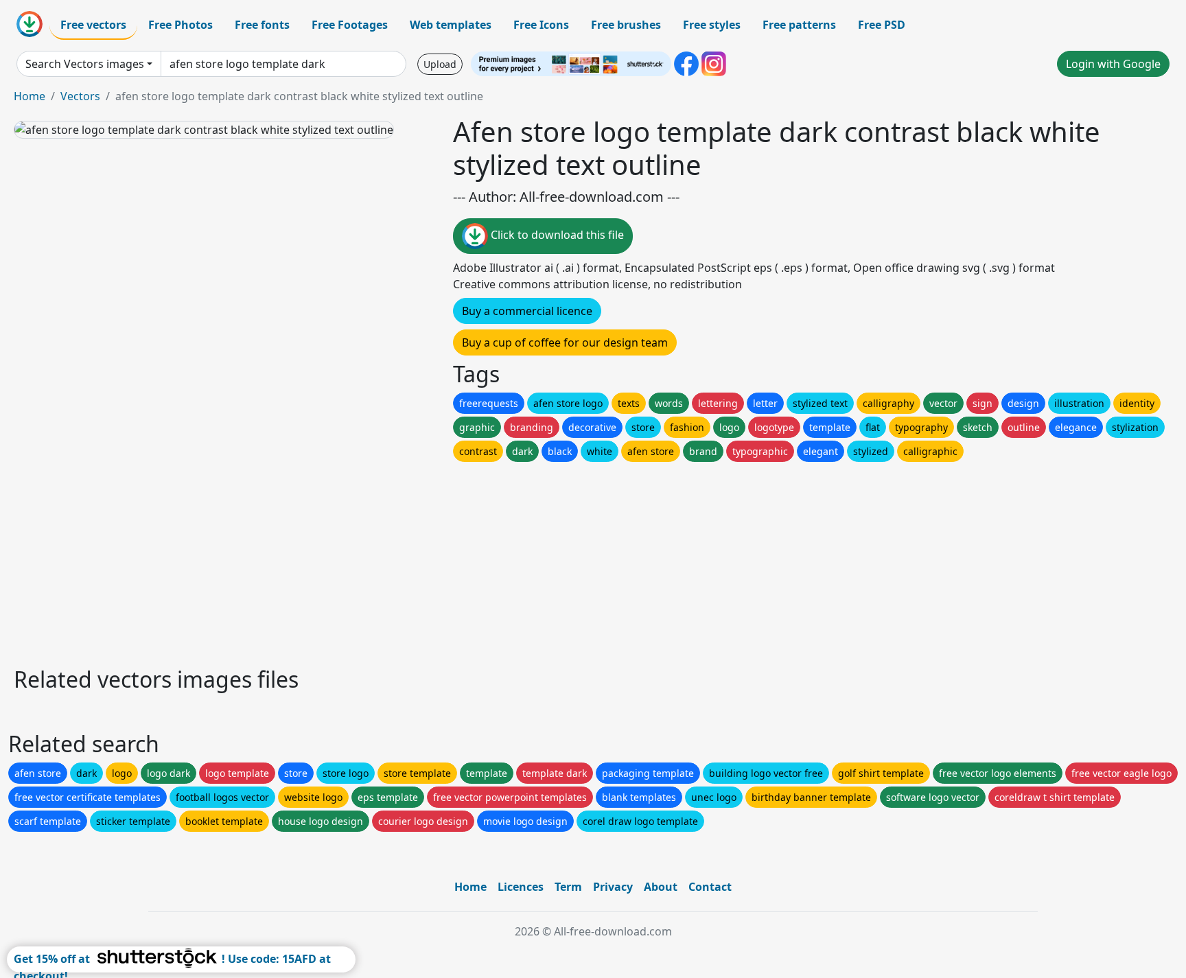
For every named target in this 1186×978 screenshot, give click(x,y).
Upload (439, 64)
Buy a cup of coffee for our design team (565, 342)
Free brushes (626, 24)
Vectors (80, 96)
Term (568, 886)
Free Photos (180, 24)
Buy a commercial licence (527, 310)
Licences (521, 886)
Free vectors (93, 24)
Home (29, 96)
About (660, 886)
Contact (710, 886)
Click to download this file (556, 234)
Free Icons (541, 24)
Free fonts (262, 24)
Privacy (613, 886)
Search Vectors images (84, 63)
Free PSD (881, 24)
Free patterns (799, 24)
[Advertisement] (424, 561)
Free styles (712, 24)
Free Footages (350, 24)
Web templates (450, 24)
